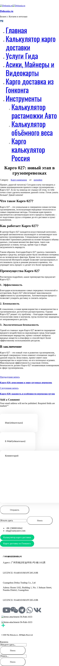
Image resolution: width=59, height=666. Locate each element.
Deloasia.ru (6, 11)
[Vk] (37, 610)
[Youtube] (6, 610)
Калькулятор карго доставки (17, 537)
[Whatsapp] (29, 610)
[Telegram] (21, 610)
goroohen (38, 180)
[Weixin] (14, 610)
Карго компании (19, 180)
